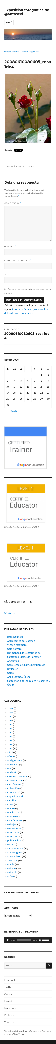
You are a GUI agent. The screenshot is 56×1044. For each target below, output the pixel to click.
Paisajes (12, 824)
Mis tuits (9, 613)
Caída (10, 672)
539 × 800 (29, 166)
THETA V (12, 860)
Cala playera (14, 648)
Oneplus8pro (15, 820)
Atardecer (13, 764)
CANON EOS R (15, 780)
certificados (14, 784)
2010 (9, 716)
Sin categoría (14, 852)
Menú (9, 22)
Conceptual (13, 792)
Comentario (12, 203)
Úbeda (10, 864)
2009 (10, 712)
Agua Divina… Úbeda (18, 676)
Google (8, 994)
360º (10, 752)
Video (10, 876)
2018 (9, 744)
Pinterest (9, 1015)
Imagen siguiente (30, 51)
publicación (14, 840)
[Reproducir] (8, 940)
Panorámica (14, 828)
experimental (15, 796)
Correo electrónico (18, 260)
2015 (9, 736)
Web (6, 274)
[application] (28, 940)
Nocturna (12, 816)
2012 (9, 724)
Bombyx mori (15, 636)
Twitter (8, 987)
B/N (9, 768)
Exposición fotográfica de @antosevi (21, 1031)
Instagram (10, 1008)
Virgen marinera (17, 644)
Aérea (10, 756)
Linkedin (9, 1001)
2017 (9, 740)
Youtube (9, 1022)
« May (13, 410)
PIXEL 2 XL (13, 832)
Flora (10, 804)
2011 (9, 720)
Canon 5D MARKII (17, 776)
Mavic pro (13, 812)
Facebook (10, 980)
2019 (9, 748)
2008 (10, 708)
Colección (13, 788)
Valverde (12, 872)
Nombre (10, 246)
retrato (11, 844)
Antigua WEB (14, 760)
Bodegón (12, 772)
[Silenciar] (39, 940)
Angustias (13, 660)
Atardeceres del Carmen (21, 640)
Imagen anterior (11, 51)
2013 (9, 728)
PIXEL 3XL (13, 836)
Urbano (11, 868)
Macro (11, 808)
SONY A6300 (14, 856)
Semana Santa (15, 848)
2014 (9, 732)
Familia (11, 800)
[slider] (46, 939)
